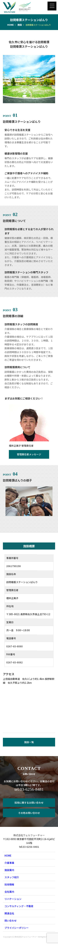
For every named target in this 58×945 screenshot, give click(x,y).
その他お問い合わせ (29, 813)
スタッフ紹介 (12, 877)
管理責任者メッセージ (29, 454)
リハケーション (13, 899)
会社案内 (9, 891)
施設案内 (9, 870)
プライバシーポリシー (17, 927)
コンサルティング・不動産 (19, 906)
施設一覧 (29, 742)
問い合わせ (11, 920)
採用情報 (9, 884)
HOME (10, 24)
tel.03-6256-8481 (29, 789)
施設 (19, 24)
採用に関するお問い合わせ (29, 802)
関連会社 (9, 913)
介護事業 (9, 862)
